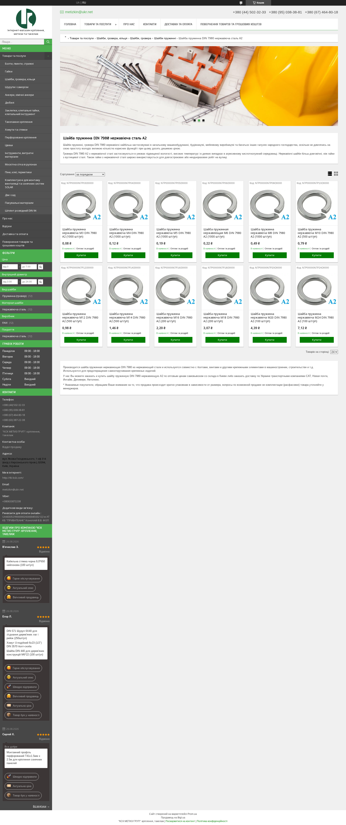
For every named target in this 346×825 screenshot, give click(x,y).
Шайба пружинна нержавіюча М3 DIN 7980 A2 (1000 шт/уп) (79, 233)
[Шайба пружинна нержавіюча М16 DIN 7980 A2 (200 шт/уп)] (175, 290)
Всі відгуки (39, 806)
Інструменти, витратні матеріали (19, 154)
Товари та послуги (14, 56)
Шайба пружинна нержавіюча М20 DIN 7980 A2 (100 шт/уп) (269, 317)
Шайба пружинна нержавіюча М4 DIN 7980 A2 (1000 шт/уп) (126, 233)
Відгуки (7, 226)
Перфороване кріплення (20, 137)
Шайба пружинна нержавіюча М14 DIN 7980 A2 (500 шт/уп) (127, 317)
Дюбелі (9, 102)
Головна (70, 24)
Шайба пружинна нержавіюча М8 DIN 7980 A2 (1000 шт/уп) (268, 233)
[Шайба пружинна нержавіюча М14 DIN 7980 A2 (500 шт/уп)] (128, 290)
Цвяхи (9, 145)
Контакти (149, 24)
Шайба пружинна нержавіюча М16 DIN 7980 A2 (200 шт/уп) (174, 317)
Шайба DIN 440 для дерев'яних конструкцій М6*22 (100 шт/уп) (25, 652)
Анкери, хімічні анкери (19, 95)
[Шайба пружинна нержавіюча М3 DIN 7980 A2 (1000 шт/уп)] (81, 205)
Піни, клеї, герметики (18, 172)
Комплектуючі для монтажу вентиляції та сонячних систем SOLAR (24, 183)
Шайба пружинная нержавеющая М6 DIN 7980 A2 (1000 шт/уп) (222, 233)
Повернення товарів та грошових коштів (17, 243)
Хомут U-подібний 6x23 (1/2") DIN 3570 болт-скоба (24, 644)
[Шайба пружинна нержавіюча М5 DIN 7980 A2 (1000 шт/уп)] (175, 205)
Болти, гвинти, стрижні (19, 63)
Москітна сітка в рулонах (21, 164)
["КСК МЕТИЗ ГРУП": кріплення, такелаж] (26, 19)
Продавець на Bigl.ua (173, 817)
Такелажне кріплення (18, 122)
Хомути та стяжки (16, 129)
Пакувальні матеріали (19, 203)
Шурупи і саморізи (16, 87)
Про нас (7, 218)
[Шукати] (48, 42)
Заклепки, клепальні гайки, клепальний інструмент (22, 112)
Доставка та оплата (15, 234)
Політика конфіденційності (212, 821)
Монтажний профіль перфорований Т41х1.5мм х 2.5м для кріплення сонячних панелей (24, 758)
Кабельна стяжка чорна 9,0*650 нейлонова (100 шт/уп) (26, 563)
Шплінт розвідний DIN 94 (20, 210)
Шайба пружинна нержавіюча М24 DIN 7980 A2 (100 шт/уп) (316, 317)
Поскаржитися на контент (180, 821)
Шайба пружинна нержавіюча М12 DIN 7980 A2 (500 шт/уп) (80, 317)
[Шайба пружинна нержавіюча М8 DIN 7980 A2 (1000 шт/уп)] (270, 205)
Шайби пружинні (165, 38)
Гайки (8, 71)
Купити (81, 255)
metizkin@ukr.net (13, 489)
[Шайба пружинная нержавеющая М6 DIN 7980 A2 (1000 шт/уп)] (222, 205)
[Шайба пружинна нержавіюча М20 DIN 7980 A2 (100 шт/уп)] (270, 290)
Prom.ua (192, 814)
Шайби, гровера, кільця (20, 79)
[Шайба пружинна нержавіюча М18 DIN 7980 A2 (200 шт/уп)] (222, 290)
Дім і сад (10, 195)
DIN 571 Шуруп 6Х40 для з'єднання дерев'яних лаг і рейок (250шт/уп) (22, 634)
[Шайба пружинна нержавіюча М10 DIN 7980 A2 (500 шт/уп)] (317, 205)
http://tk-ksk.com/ (13, 477)
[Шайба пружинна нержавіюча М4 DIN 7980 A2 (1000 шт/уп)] (128, 205)
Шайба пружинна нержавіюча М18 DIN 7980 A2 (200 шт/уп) (221, 317)
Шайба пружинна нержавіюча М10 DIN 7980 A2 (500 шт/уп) (316, 233)
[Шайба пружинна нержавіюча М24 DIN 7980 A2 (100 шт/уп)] (317, 290)
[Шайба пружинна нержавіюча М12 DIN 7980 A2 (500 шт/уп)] (81, 290)
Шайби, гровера (140, 38)
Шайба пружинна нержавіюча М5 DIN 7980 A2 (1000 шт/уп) (173, 233)
